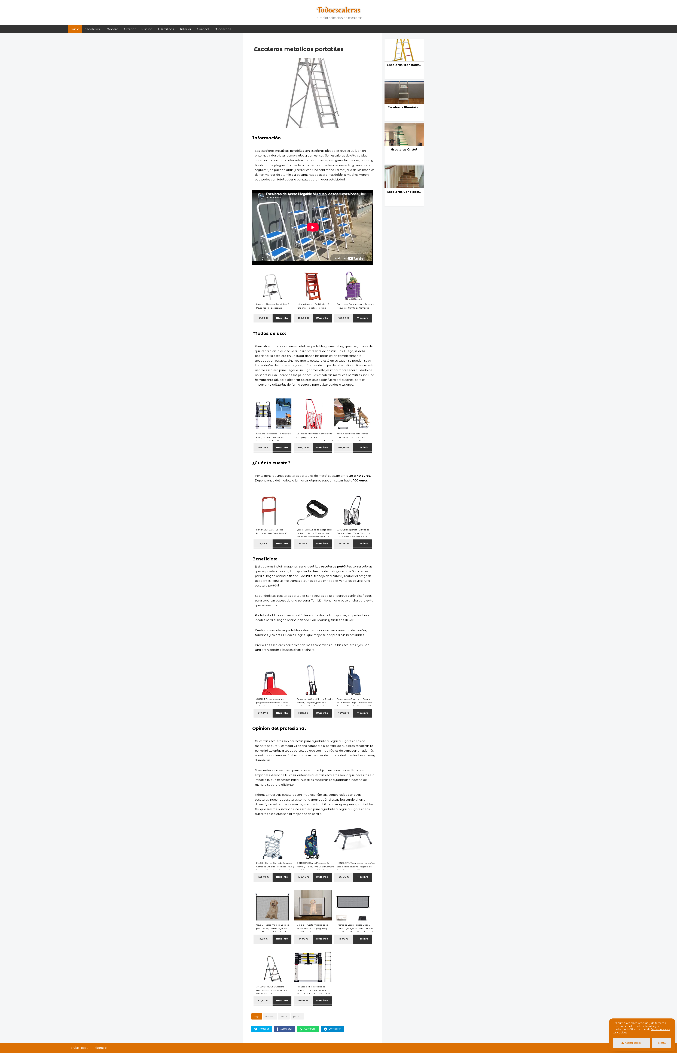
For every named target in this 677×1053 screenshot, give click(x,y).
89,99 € (303, 1000)
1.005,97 (303, 712)
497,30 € (343, 712)
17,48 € (263, 543)
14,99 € (303, 938)
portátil (297, 1016)
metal (283, 1016)
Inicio (75, 29)
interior (185, 29)
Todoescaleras (338, 9)
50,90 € (263, 1000)
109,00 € (343, 447)
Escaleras (92, 29)
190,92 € (343, 543)
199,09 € (263, 447)
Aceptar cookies (633, 1043)
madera (111, 29)
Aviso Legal (79, 1047)
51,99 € (263, 318)
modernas (223, 29)
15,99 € (343, 938)
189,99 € (303, 318)
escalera (270, 1016)
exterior (130, 29)
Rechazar (661, 1043)
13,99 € (263, 938)
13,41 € (303, 543)
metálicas (166, 29)
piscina (147, 29)
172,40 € (263, 876)
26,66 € (343, 876)
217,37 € (263, 712)
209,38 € (303, 447)
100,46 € (303, 876)
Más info (282, 318)
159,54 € (343, 318)
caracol (203, 29)
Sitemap (101, 1047)
